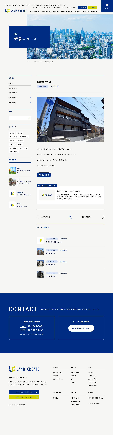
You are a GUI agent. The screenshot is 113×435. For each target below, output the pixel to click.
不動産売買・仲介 (67, 11)
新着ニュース (37, 8)
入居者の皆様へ (47, 8)
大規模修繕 (20, 140)
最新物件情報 (42, 86)
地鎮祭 (12, 140)
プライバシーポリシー (95, 403)
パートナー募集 (70, 8)
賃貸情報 (83, 8)
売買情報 (93, 8)
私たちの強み (34, 11)
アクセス (73, 382)
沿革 (72, 379)
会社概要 (73, 376)
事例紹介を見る (44, 175)
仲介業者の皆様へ (59, 8)
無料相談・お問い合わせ (82, 328)
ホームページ (13, 137)
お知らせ (11, 83)
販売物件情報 (13, 102)
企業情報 (86, 11)
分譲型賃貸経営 (46, 11)
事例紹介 (78, 11)
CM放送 (12, 133)
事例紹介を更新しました (54, 242)
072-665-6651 (35, 326)
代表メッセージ (75, 372)
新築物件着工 (14, 152)
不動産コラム (13, 88)
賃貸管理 (56, 11)
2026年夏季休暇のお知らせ (23, 171)
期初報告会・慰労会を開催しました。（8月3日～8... (24, 183)
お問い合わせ (107, 8)
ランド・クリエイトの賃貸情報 (24, 392)
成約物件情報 (13, 98)
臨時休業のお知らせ (23, 206)
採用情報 (94, 11)
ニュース (91, 367)
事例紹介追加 (24, 137)
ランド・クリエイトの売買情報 (24, 397)
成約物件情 (13, 148)
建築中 (20, 144)
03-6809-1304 (35, 329)
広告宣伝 (12, 144)
